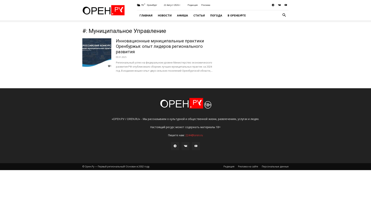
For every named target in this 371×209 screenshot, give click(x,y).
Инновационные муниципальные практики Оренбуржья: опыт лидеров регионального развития (160, 46)
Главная (146, 15)
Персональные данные (275, 166)
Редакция (193, 4)
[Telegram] (273, 5)
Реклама (205, 4)
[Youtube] (286, 5)
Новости (165, 15)
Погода (216, 15)
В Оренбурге (237, 15)
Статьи (199, 15)
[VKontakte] (279, 5)
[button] (284, 15)
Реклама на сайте (248, 166)
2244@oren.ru (194, 135)
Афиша (182, 15)
